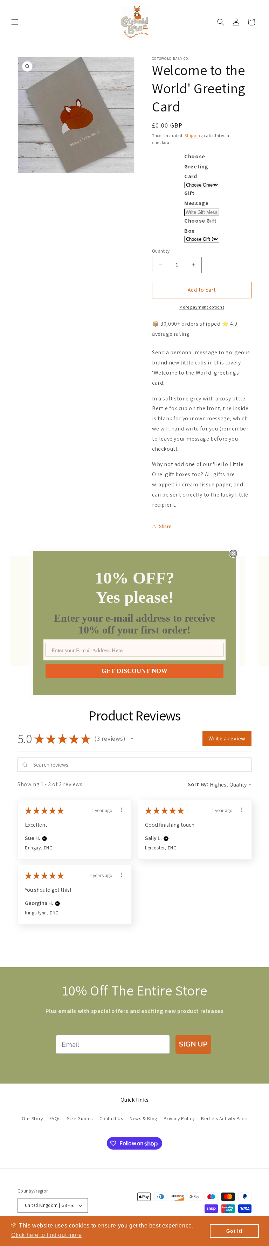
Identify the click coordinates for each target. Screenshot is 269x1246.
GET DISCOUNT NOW (134, 670)
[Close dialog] (233, 553)
